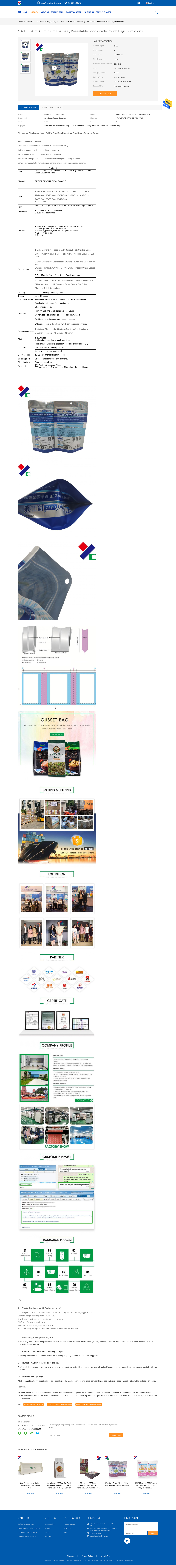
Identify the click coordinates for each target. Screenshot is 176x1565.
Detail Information (28, 107)
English (151, 3)
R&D (65, 1532)
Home (24, 12)
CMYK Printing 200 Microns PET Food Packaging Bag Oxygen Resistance (146, 1485)
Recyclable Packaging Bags (27, 1532)
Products (33, 12)
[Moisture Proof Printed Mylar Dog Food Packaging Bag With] (117, 1468)
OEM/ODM (67, 1528)
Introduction (49, 1524)
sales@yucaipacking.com (51, 3)
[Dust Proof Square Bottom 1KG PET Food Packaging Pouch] (30, 1468)
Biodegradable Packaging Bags (29, 1528)
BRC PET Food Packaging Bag (33, 1404)
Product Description (51, 107)
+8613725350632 (38, 1425)
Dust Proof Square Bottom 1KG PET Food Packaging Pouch (30, 1485)
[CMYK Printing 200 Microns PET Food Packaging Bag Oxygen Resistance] (146, 1468)
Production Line (69, 1524)
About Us (45, 12)
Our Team (48, 1536)
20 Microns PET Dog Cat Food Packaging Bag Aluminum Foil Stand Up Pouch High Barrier (59, 1485)
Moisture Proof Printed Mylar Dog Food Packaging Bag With (117, 1484)
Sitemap (70, 1556)
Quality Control (73, 12)
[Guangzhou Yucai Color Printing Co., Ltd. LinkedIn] (139, 3)
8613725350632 (35, 1429)
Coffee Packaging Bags (26, 1524)
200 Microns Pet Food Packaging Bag (59, 1404)
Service (47, 1532)
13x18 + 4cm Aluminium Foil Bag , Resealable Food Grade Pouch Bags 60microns (91, 21)
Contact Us (88, 12)
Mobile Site (105, 1556)
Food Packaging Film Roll (27, 1536)
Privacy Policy (87, 1556)
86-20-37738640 (74, 3)
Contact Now (105, 93)
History (48, 1528)
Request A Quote (103, 12)
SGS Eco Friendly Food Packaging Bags (89, 1404)
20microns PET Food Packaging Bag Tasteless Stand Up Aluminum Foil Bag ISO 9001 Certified (88, 1486)
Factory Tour (57, 12)
